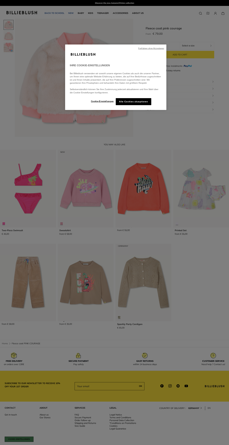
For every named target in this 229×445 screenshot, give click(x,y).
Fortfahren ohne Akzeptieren (151, 48)
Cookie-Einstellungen (102, 101)
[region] (115, 77)
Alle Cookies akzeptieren (133, 101)
